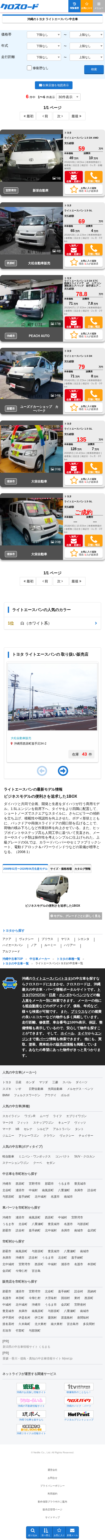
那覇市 (49, 1183)
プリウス (47, 939)
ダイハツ (81, 1082)
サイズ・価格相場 (61, 868)
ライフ (57, 1116)
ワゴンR (29, 1116)
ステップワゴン (43, 1122)
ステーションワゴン (15, 1163)
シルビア (43, 1129)
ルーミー (50, 945)
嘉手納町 (24, 1196)
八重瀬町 (64, 1190)
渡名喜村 (8, 1324)
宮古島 (36, 1271)
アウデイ (50, 1095)
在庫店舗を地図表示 (55, 85)
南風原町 (48, 1190)
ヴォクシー (26, 939)
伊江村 (39, 1317)
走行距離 (8, 57)
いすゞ (20, 1089)
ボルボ (65, 1095)
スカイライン (11, 1116)
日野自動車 (36, 1089)
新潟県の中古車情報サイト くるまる (26, 1346)
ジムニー (8, 1135)
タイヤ (83, 1033)
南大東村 (57, 1324)
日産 (52, 995)
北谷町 (6, 1190)
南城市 (68, 1196)
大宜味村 (51, 1298)
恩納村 (91, 1291)
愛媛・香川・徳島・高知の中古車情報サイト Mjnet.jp (38, 1358)
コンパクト (62, 1156)
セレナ (28, 1129)
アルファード (11, 951)
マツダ (43, 1082)
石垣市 (6, 1330)
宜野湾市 (35, 1183)
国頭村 (65, 1298)
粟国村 (52, 1317)
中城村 (33, 1190)
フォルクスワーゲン (27, 1095)
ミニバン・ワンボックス (35, 1156)
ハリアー (70, 945)
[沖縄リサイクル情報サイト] (31, 1428)
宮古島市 (73, 1324)
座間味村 (83, 1317)
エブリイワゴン (76, 1116)
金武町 (91, 1230)
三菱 (55, 1082)
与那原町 (8, 1196)
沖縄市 (6, 1183)
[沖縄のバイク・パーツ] (79, 1400)
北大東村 (40, 1324)
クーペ (37, 1163)
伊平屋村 (8, 1317)
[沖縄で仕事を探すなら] (31, 1414)
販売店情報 (64, 1044)
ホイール (67, 1033)
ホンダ (64, 995)
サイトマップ (52, 1517)
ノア (34, 945)
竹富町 (20, 1330)
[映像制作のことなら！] (79, 1386)
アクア (6, 939)
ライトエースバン (46, 978)
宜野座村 (80, 1304)
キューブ (64, 1122)
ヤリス (65, 939)
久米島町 (24, 1324)
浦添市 (20, 1190)
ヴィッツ (80, 1122)
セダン (50, 1163)
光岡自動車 (55, 1089)
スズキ (6, 1089)
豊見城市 (80, 1183)
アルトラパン (62, 1129)
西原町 (20, 1183)
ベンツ (81, 995)
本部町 (91, 1264)
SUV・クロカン (84, 1156)
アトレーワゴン (29, 1135)
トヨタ (66, 978)
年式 (4, 46)
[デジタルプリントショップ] (79, 1414)
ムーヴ (44, 1116)
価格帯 (6, 34)
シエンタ (83, 939)
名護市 (55, 1196)
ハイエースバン (12, 945)
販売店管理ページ (52, 1509)
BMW (6, 1095)
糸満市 (78, 1190)
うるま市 (64, 1183)
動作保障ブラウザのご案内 (52, 1501)
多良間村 (89, 1324)
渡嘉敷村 (67, 1317)
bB (17, 1129)
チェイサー (86, 1135)
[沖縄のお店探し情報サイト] (31, 1386)
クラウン (49, 1135)
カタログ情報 (82, 868)
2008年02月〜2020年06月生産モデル (25, 868)
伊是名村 (24, 1317)
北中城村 (40, 1196)
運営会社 (52, 1469)
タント (79, 1129)
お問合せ (52, 1478)
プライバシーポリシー (52, 1485)
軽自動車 (32, 1006)
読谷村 (91, 1190)
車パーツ (42, 1039)
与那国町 (35, 1330)
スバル (67, 1082)
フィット (23, 1122)
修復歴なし (41, 68)
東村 (77, 1298)
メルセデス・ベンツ (80, 1089)
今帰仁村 (21, 1271)
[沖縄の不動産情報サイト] (31, 1400)
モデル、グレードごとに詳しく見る (77, 916)
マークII (7, 1122)
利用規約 (52, 1493)
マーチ (6, 1129)
